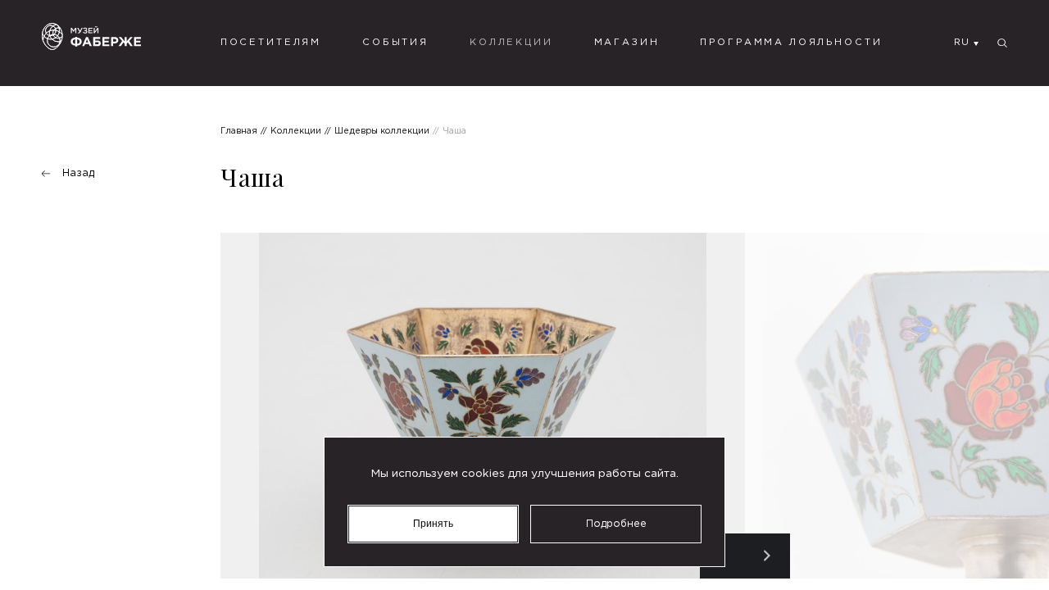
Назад (78, 173)
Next (767, 556)
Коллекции (511, 43)
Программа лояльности (791, 43)
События (395, 43)
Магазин (627, 43)
